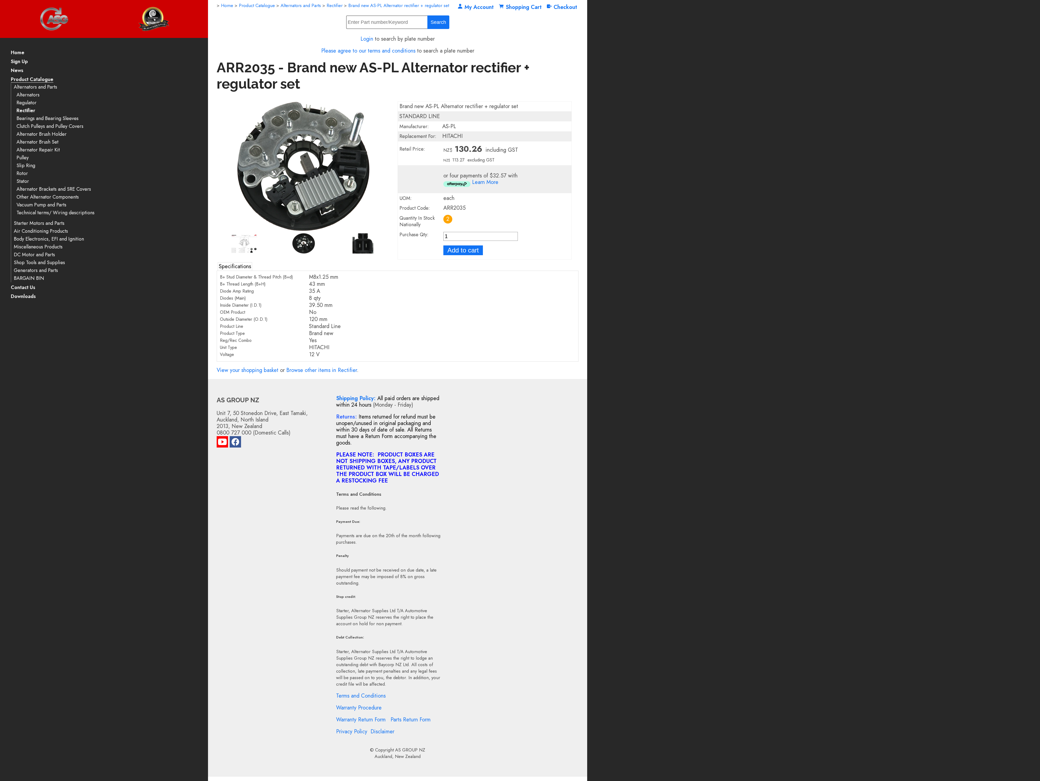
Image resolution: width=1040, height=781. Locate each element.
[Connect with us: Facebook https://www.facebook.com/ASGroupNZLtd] (235, 443)
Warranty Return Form (361, 720)
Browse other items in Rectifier (321, 370)
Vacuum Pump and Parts (41, 205)
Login (366, 39)
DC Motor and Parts (34, 254)
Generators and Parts (36, 270)
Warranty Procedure (359, 708)
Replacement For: (417, 136)
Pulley (23, 157)
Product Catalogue (32, 80)
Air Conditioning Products (41, 231)
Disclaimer (382, 731)
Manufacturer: (414, 126)
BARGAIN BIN (29, 278)
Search (438, 22)
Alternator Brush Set (37, 142)
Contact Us (23, 288)
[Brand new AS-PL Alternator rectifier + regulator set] (303, 230)
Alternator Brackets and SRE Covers (54, 189)
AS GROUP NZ (410, 750)
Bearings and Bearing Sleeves (48, 118)
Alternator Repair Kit (38, 150)
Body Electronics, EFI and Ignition (49, 239)
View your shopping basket (247, 370)
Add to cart (463, 250)
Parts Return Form (411, 720)
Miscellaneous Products (38, 246)
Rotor (22, 173)
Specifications (235, 266)
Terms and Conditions (361, 696)
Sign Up (19, 62)
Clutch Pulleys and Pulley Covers (50, 126)
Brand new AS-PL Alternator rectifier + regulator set (398, 5)
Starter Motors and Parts (39, 223)
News (17, 71)
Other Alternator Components (48, 197)
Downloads (23, 297)
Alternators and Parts (35, 87)
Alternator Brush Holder (42, 134)
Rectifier (26, 110)
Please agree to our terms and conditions (368, 51)
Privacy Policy (351, 731)
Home (17, 53)
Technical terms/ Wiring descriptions (56, 212)
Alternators (28, 95)
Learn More (485, 182)
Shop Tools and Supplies (39, 262)
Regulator (27, 102)
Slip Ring (26, 165)
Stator (23, 181)
